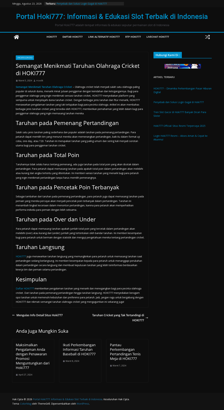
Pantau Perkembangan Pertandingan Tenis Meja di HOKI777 (125, 352)
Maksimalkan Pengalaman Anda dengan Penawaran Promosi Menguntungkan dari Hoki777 (33, 356)
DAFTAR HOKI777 (72, 36)
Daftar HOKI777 (25, 288)
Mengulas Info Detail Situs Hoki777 (39, 315)
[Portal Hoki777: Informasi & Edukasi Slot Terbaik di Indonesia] (16, 37)
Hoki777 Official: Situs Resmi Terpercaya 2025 (179, 125)
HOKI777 (52, 36)
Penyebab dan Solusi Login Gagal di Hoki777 (82, 3)
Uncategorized (25, 57)
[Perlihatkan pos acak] (207, 37)
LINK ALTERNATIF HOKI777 (104, 36)
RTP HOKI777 (133, 36)
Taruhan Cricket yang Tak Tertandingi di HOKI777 (118, 317)
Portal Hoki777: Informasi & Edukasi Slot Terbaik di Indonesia (112, 16)
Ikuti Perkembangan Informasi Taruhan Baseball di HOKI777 (79, 349)
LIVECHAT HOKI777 (157, 36)
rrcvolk (39, 80)
